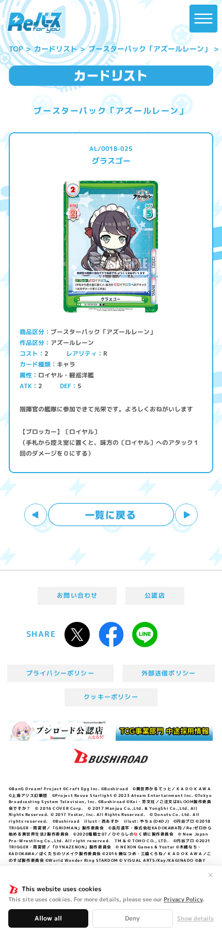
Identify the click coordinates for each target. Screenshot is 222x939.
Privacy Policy (183, 899)
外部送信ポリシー (168, 673)
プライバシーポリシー (60, 673)
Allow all (48, 918)
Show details (195, 918)
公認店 (155, 595)
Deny (132, 918)
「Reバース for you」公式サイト (34, 22)
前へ (35, 515)
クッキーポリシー (111, 696)
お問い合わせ (77, 595)
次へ (186, 515)
